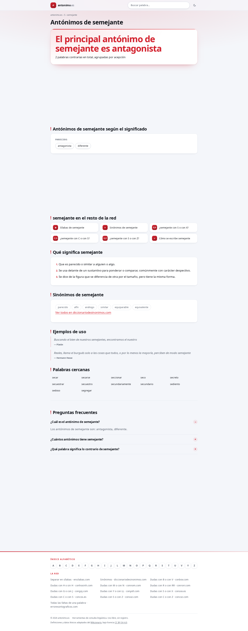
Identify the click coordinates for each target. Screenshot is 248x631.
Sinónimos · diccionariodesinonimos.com (123, 579)
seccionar (116, 377)
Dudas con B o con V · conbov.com (169, 579)
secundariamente (121, 384)
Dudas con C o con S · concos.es (68, 596)
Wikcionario (96, 622)
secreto (174, 377)
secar (55, 377)
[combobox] (159, 5)
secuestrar (58, 384)
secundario (147, 384)
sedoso (56, 390)
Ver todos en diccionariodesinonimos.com (83, 312)
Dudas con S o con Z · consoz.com (119, 596)
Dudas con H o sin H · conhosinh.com (71, 585)
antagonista (64, 145)
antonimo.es (56, 14)
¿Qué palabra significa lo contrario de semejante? (84, 449)
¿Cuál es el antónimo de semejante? (75, 422)
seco (143, 377)
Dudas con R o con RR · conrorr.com (170, 585)
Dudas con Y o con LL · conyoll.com (119, 591)
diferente (83, 145)
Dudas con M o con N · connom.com (120, 585)
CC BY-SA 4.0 (121, 622)
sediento (175, 384)
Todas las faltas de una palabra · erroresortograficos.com (68, 604)
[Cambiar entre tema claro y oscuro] (195, 5)
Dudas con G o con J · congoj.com (69, 591)
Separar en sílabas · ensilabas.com (70, 579)
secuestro (86, 384)
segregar (86, 390)
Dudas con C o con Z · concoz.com (169, 596)
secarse (85, 377)
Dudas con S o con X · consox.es (168, 591)
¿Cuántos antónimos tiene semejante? (76, 439)
